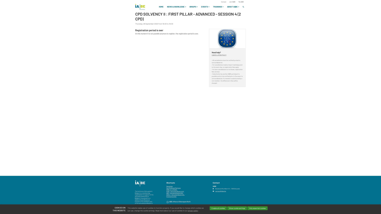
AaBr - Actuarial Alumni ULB (175, 191)
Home (161, 7)
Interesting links (171, 196)
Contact (223, 2)
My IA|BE (241, 2)
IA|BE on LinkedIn (171, 190)
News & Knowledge (175, 7)
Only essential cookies (257, 208)
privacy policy (193, 211)
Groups (193, 7)
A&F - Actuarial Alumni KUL (174, 193)
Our (167, 188)
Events (204, 7)
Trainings (217, 7)
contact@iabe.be (220, 191)
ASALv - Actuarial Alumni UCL (175, 195)
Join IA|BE (232, 2)
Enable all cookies (218, 208)
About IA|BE (232, 7)
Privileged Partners (175, 188)
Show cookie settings (237, 208)
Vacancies (169, 186)
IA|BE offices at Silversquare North (179, 202)
